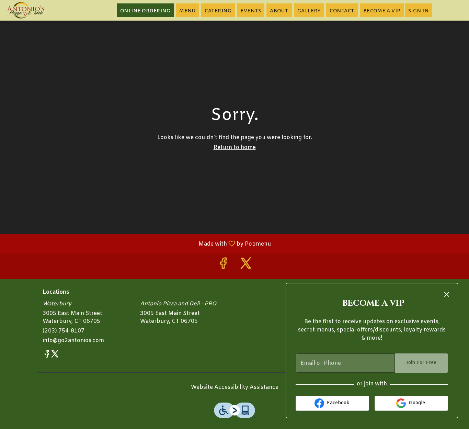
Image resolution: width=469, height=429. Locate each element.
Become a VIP (381, 10)
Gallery (309, 10)
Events (250, 10)
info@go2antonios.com (73, 340)
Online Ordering (145, 10)
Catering (218, 10)
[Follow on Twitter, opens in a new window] (246, 266)
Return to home (235, 147)
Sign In (418, 10)
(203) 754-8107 (63, 331)
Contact (342, 10)
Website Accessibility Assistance (234, 387)
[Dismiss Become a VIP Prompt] (446, 294)
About (279, 10)
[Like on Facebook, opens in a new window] (223, 266)
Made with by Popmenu (138, 243)
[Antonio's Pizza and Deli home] (36, 10)
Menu (187, 10)
